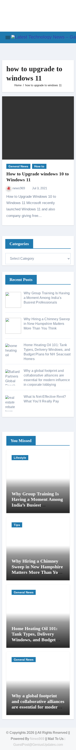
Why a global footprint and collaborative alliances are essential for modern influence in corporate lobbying (38, 707)
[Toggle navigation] (7, 37)
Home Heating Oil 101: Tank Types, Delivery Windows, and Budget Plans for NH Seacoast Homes (34, 639)
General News (18, 166)
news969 (19, 188)
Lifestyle (20, 457)
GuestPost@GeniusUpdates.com (38, 744)
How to (39, 166)
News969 (37, 739)
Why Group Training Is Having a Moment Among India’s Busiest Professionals (37, 502)
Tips (17, 525)
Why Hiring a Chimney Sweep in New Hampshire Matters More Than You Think (37, 569)
